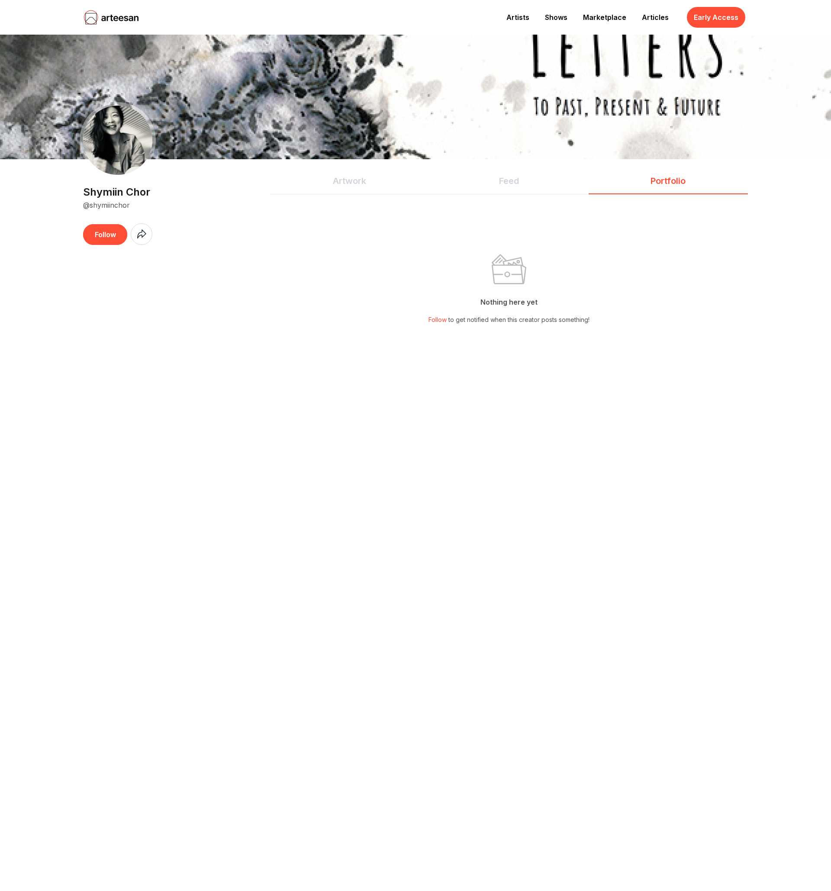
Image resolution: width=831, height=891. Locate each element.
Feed (509, 181)
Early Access (716, 17)
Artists (517, 17)
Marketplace (604, 17)
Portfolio (668, 181)
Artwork (349, 181)
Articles (655, 17)
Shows (556, 17)
